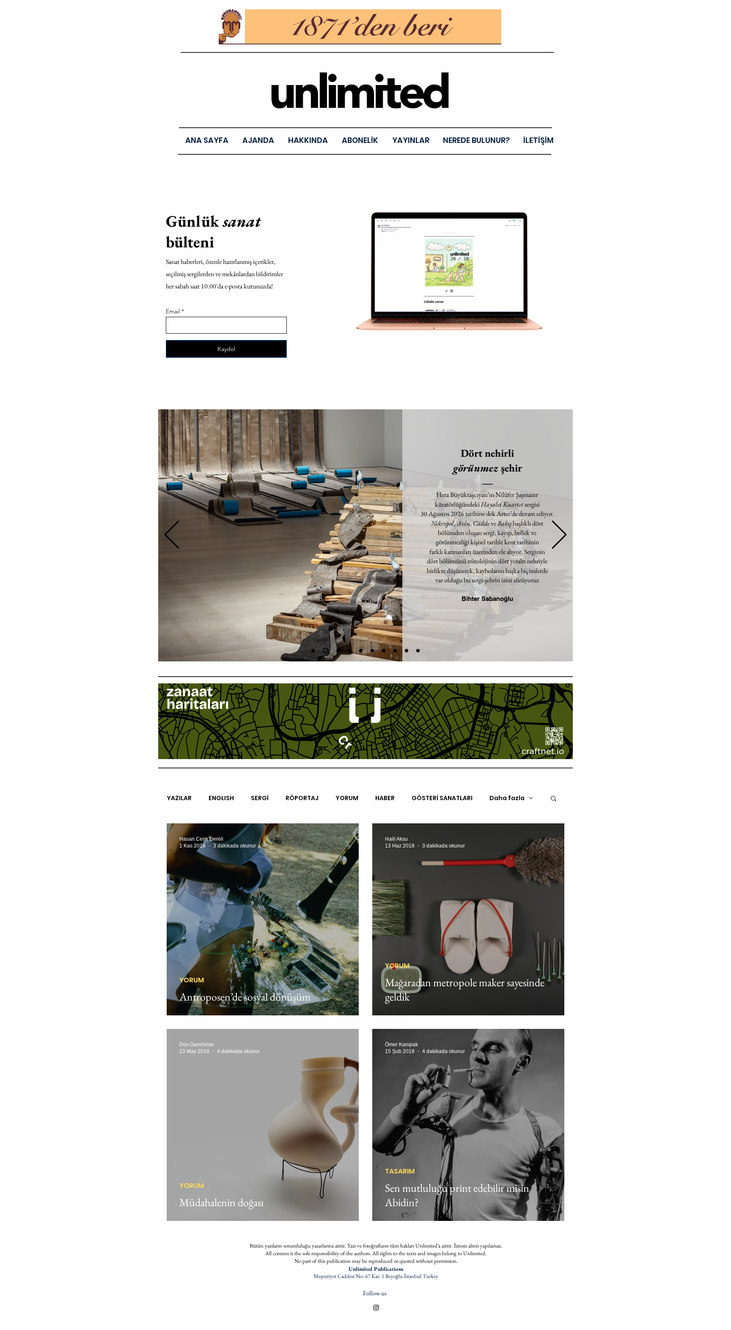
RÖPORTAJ (302, 798)
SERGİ (260, 798)
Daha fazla (507, 798)
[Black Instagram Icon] (376, 1307)
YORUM (346, 798)
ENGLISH (221, 798)
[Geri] (172, 535)
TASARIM (400, 1171)
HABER (385, 798)
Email (173, 311)
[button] (410, 140)
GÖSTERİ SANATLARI (442, 798)
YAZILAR (179, 798)
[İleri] (559, 535)
